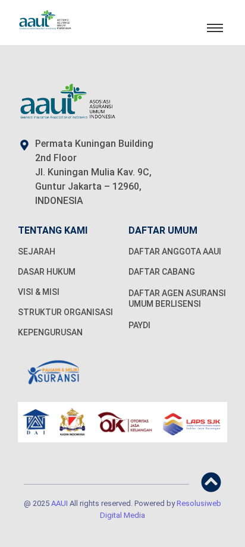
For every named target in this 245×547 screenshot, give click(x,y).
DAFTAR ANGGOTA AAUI (174, 251)
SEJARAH (36, 251)
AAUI (59, 503)
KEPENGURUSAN (50, 332)
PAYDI (139, 325)
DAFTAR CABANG (161, 271)
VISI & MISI (38, 292)
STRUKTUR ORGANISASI (65, 312)
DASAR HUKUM (47, 271)
